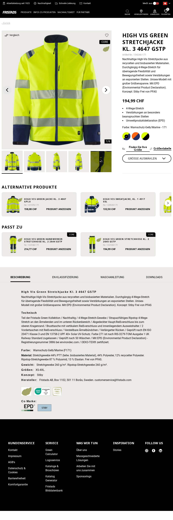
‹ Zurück (6, 23)
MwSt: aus (147, 3)
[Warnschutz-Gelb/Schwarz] (145, 136)
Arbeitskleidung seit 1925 (18, 3)
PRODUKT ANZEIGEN (58, 209)
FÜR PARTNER (83, 12)
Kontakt (87, 3)
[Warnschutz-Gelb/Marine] (126, 136)
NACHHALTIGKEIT (66, 12)
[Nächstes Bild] (106, 90)
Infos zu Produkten (44, 12)
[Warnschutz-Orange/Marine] (136, 136)
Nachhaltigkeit (44, 3)
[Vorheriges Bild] (7, 90)
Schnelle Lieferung (67, 3)
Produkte (26, 12)
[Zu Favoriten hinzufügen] (107, 35)
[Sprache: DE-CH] (166, 3)
